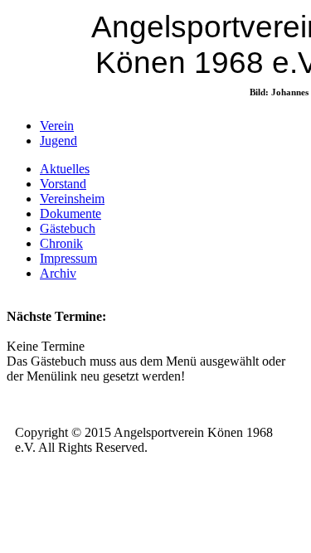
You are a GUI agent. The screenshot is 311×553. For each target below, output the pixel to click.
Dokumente (70, 213)
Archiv (58, 273)
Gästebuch (67, 228)
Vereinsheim (72, 199)
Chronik (61, 243)
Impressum (68, 258)
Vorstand (63, 184)
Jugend (58, 140)
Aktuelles (65, 169)
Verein (57, 126)
